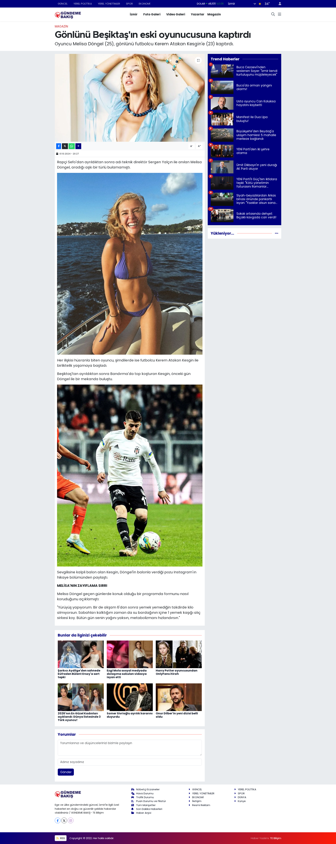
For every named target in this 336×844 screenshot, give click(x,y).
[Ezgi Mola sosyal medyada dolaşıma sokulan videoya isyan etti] (130, 654)
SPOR (129, 3)
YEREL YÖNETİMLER (109, 3)
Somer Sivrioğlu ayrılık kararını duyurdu (130, 715)
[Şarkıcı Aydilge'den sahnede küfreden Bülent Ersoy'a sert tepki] (81, 654)
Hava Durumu (144, 793)
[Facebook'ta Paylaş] (58, 146)
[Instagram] (71, 820)
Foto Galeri (151, 14)
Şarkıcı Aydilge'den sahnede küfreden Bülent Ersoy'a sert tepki (79, 674)
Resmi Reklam (201, 805)
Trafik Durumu (145, 797)
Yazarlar (197, 14)
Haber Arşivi (143, 813)
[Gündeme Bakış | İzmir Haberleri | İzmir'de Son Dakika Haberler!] (68, 14)
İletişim (196, 801)
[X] (64, 820)
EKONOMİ (144, 3)
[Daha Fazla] (78, 146)
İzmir (134, 14)
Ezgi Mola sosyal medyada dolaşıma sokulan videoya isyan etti (127, 674)
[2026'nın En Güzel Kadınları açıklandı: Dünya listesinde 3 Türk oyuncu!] (81, 697)
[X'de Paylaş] (65, 146)
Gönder (66, 772)
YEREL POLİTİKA (83, 3)
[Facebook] (58, 820)
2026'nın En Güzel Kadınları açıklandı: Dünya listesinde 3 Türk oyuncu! (79, 716)
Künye (242, 801)
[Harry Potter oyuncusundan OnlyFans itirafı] (179, 654)
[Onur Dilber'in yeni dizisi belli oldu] (179, 697)
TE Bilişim (275, 838)
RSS (62, 838)
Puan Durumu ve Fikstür (151, 801)
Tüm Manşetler (146, 805)
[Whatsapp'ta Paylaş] (72, 146)
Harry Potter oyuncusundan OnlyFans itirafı (176, 672)
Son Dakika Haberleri (149, 809)
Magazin (214, 14)
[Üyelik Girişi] (278, 4)
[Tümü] (276, 233)
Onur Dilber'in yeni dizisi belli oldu (177, 715)
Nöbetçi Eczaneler (148, 789)
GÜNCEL (63, 3)
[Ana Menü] (279, 14)
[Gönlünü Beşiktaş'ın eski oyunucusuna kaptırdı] (130, 98)
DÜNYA (242, 797)
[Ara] (273, 14)
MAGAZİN (61, 26)
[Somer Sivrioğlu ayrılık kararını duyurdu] (130, 697)
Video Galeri (175, 14)
